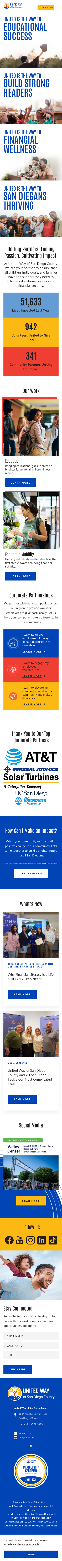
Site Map (31, 1510)
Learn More (20, 482)
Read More (22, 994)
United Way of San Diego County (13, 6)
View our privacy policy (29, 1544)
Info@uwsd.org (26, 1437)
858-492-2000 (26, 1433)
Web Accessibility (17, 1506)
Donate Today (46, 7)
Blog (10, 963)
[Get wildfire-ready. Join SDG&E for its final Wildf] (31, 1162)
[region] (31, 1548)
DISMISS (31, 1554)
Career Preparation (27, 963)
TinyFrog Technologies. (47, 1525)
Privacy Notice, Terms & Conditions (29, 1502)
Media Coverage (17, 1062)
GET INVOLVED (31, 873)
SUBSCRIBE (17, 1369)
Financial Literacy (32, 966)
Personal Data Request (40, 1506)
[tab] (31, 643)
